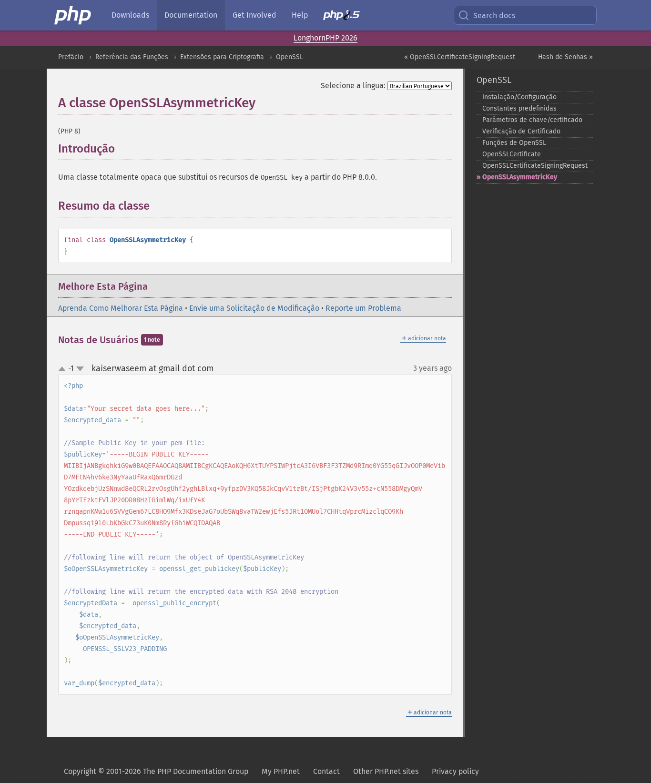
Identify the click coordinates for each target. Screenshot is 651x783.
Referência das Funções (131, 57)
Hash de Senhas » (565, 57)
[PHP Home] (73, 15)
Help (300, 15)
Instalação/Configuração (519, 97)
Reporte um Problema (363, 308)
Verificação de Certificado (521, 131)
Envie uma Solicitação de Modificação (254, 308)
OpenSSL (289, 57)
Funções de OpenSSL (514, 143)
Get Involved (254, 15)
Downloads (130, 15)
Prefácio (70, 57)
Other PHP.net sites (385, 771)
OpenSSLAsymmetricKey (519, 177)
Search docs (494, 15)
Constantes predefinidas (519, 108)
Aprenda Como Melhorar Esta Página (120, 308)
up (64, 369)
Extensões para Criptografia (222, 57)
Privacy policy (455, 771)
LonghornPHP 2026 (325, 37)
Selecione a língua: (353, 85)
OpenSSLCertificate (511, 154)
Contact (326, 771)
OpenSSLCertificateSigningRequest (535, 166)
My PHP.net (281, 771)
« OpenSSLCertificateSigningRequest (459, 57)
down (80, 368)
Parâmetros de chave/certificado (532, 120)
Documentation (190, 15)
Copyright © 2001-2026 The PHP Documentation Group (156, 771)
